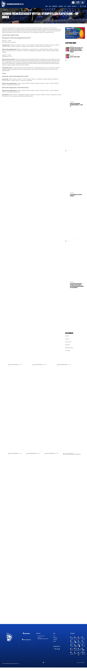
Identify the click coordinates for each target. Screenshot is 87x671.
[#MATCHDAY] (75, 653)
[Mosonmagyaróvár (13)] (70, 579)
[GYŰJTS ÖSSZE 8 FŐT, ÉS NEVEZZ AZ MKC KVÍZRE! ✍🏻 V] (83, 638)
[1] (17, 408)
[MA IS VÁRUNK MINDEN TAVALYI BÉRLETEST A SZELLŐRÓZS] (83, 653)
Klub (50, 6)
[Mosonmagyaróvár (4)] (52, 564)
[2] (53, 497)
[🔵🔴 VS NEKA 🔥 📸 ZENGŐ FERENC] (72, 649)
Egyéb (67, 338)
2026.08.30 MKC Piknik (75, 56)
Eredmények (54, 6)
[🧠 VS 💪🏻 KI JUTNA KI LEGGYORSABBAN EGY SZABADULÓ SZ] (79, 646)
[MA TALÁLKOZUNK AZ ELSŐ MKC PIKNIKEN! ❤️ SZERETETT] (75, 638)
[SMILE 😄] (79, 653)
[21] (33, 608)
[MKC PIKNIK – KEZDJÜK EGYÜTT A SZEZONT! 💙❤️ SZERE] (72, 646)
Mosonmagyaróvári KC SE (15, 4)
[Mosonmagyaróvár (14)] (33, 593)
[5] (35, 497)
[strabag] (15, 608)
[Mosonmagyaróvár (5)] (33, 564)
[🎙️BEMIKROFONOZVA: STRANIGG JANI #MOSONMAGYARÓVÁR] (75, 642)
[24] (15, 593)
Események (60, 6)
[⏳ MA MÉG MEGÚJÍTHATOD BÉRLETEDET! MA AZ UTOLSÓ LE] (72, 653)
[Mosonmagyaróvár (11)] (33, 579)
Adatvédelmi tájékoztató (80, 662)
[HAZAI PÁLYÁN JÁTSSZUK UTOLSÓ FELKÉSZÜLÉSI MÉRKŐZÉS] (79, 642)
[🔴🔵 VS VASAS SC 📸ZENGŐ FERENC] (79, 638)
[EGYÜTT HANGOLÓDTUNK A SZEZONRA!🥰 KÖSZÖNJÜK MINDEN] (72, 638)
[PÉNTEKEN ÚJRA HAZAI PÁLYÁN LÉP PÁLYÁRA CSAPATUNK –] (83, 642)
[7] (66, 408)
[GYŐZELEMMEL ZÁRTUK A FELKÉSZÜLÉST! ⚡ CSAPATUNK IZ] (72, 642)
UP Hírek (67, 350)
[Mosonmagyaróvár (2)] (33, 549)
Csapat (67, 336)
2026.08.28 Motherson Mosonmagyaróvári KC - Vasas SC (76, 105)
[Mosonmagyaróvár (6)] (15, 549)
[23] (52, 593)
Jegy (65, 6)
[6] (17, 497)
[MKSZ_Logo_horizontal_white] (26, 643)
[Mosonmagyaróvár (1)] (70, 549)
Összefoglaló (69, 347)
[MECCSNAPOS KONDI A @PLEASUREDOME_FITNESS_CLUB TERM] (83, 649)
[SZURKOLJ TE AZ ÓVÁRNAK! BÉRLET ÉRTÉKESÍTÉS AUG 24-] (75, 646)
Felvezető (68, 341)
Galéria (69, 6)
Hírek (46, 6)
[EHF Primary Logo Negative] (26, 635)
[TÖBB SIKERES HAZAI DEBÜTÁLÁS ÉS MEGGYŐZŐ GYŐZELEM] (75, 649)
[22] (70, 593)
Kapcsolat (74, 6)
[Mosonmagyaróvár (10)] (52, 579)
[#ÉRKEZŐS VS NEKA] (79, 649)
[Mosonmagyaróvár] (72, 497)
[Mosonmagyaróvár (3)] (15, 564)
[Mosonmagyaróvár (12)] (15, 579)
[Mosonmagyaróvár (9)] (52, 549)
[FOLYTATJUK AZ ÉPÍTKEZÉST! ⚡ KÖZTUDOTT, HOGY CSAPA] (83, 646)
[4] (41, 408)
